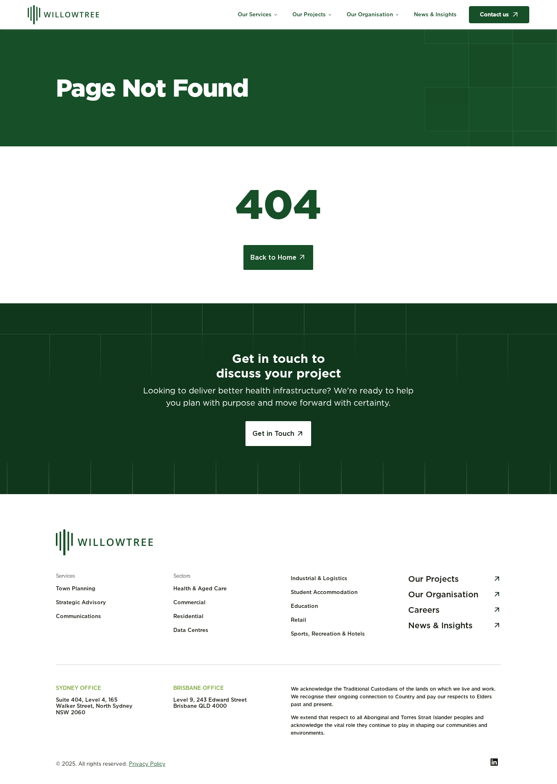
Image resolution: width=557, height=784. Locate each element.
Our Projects (312, 14)
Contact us (494, 14)
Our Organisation (373, 14)
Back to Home (273, 257)
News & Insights (435, 14)
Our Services (258, 14)
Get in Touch (273, 433)
